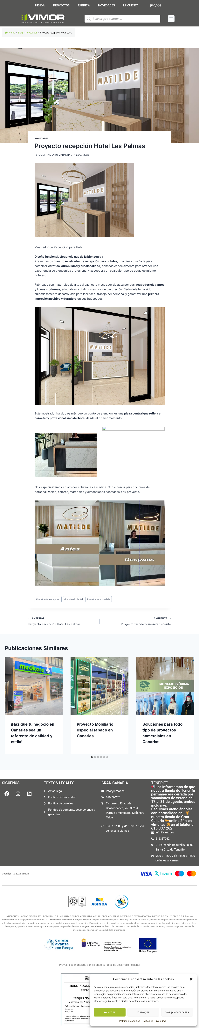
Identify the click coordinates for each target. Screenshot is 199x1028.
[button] (191, 979)
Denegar (143, 1012)
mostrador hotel (73, 599)
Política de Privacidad (154, 1020)
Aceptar (109, 1012)
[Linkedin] (29, 793)
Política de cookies (129, 1020)
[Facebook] (7, 793)
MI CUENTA (130, 5)
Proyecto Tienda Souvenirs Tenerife (146, 621)
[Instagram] (18, 793)
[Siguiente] (188, 705)
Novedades (31, 32)
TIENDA (40, 5)
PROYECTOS (61, 5)
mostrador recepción (48, 599)
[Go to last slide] (11, 705)
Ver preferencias (177, 1012)
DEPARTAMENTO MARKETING (55, 154)
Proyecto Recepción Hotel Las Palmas (54, 621)
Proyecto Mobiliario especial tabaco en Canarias (95, 730)
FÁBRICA (84, 5)
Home (12, 32)
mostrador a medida (98, 599)
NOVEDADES (106, 5)
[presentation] (34, 686)
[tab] (92, 757)
